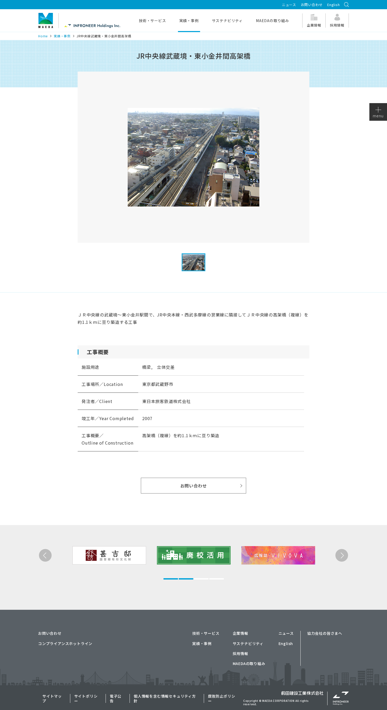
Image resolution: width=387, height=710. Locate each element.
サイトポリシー (86, 698)
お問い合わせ (312, 4)
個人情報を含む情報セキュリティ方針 (165, 698)
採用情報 (240, 653)
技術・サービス (206, 633)
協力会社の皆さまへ (324, 633)
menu (378, 115)
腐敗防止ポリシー (221, 698)
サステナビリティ (248, 643)
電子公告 (115, 698)
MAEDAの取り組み (249, 663)
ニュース (289, 4)
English (333, 4)
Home (43, 36)
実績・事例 (62, 36)
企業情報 (240, 633)
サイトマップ (52, 698)
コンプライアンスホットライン (65, 643)
